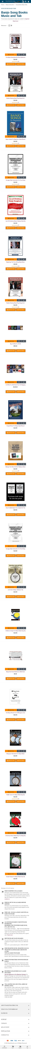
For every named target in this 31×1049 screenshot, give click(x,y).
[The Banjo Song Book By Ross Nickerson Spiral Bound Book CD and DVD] (15, 41)
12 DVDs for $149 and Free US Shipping (15, 384)
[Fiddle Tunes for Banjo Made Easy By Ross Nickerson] (15, 778)
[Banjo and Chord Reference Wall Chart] (15, 655)
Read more (10, 935)
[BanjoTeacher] (12, 1)
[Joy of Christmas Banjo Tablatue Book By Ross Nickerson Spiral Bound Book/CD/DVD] (15, 205)
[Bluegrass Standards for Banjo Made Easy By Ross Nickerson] (15, 737)
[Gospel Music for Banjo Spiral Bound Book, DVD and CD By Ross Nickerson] (15, 410)
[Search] (25, 1)
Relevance (3, 25)
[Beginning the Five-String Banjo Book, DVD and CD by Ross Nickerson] (15, 246)
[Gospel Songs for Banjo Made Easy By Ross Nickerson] (15, 860)
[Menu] (2, 1)
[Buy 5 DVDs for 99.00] (15, 328)
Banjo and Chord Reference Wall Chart (15, 671)
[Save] (19, 55)
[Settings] (28, 1)
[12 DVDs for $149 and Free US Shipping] (15, 369)
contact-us (7, 899)
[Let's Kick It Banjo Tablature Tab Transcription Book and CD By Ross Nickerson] (15, 574)
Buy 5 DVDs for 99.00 (15, 343)
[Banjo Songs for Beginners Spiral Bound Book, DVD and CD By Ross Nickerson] (15, 123)
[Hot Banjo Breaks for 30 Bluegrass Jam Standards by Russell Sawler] (15, 696)
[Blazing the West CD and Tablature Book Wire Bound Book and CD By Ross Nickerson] (15, 451)
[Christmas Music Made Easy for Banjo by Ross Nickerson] (15, 819)
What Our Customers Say (9, 1009)
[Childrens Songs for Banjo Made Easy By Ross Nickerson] (15, 615)
